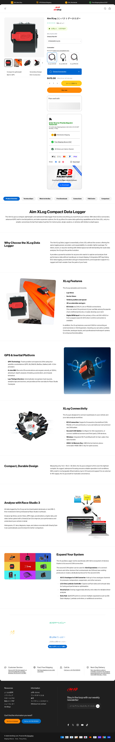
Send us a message (12, 721)
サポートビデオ (9, 698)
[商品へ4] (37, 63)
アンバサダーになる (37, 695)
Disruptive (30, 736)
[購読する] (98, 706)
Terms (16, 738)
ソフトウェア (8, 695)
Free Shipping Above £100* (100, 2)
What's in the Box (45, 199)
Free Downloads (62, 199)
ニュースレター (9, 704)
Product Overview (11, 199)
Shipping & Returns (9, 738)
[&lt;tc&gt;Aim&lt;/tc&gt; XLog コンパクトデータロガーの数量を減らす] (49, 83)
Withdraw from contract (38, 704)
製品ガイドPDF (9, 701)
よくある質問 (8, 692)
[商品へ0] (8, 63)
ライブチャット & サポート (39, 701)
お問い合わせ (35, 692)
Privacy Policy (22, 738)
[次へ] (39, 40)
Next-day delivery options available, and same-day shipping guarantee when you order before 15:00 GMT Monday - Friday (100, 672)
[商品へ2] (18, 63)
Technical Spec (28, 199)
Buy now (64, 90)
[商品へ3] (27, 63)
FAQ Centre (91, 199)
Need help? (76, 162)
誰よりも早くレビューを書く (57, 646)
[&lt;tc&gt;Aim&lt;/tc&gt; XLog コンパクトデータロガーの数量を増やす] (58, 83)
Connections (77, 199)
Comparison (105, 199)
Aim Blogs (7, 707)
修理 (32, 698)
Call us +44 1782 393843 (31, 721)
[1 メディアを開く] (24, 37)
